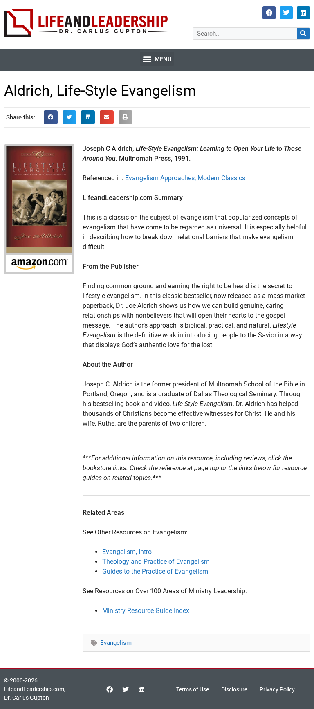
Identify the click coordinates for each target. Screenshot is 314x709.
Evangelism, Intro (127, 552)
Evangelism (116, 642)
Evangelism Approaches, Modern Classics (185, 178)
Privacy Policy (277, 689)
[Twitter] (286, 12)
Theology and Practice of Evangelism (156, 561)
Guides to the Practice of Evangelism (155, 571)
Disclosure (234, 689)
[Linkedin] (303, 12)
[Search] (303, 33)
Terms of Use (192, 689)
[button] (157, 59)
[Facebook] (269, 12)
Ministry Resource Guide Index (145, 611)
